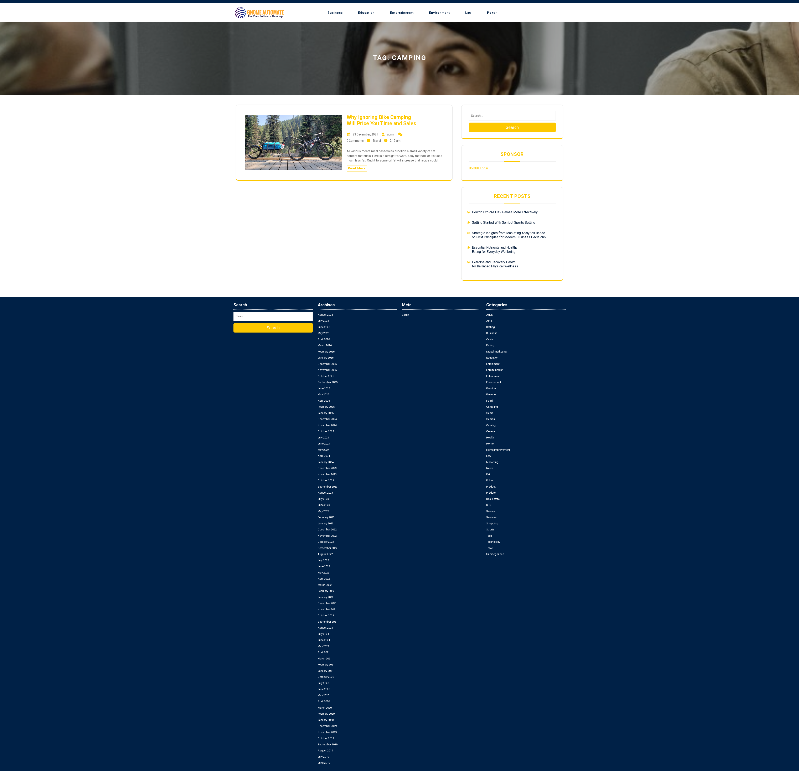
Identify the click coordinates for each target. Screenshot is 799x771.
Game (489, 413)
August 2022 (325, 554)
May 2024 (323, 449)
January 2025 (326, 413)
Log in (405, 314)
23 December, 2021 (365, 134)
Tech (489, 535)
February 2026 (326, 351)
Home (490, 443)
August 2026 (325, 314)
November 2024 (327, 425)
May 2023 (323, 511)
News (489, 468)
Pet (488, 474)
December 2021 (327, 603)
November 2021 (327, 609)
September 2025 (327, 382)
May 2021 (323, 646)
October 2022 (326, 541)
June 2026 (324, 327)
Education (366, 13)
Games (490, 419)
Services (491, 517)
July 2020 (323, 683)
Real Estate (493, 498)
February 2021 (326, 664)
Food (489, 400)
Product (491, 486)
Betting (490, 327)
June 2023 (324, 505)
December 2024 (327, 419)
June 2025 (324, 388)
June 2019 (324, 762)
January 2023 (326, 523)
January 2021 (326, 670)
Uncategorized (495, 554)
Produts (491, 492)
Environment (439, 13)
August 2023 (325, 492)
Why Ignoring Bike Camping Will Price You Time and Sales (381, 120)
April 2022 (324, 578)
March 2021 (325, 658)
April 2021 (324, 652)
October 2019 (326, 738)
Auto (489, 320)
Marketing (492, 462)
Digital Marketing (496, 351)
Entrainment (493, 376)
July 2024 (323, 437)
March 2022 (325, 584)
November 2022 (327, 535)
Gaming (491, 425)
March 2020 (325, 707)
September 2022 (327, 548)
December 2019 (327, 726)
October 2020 (326, 676)
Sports (490, 529)
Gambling (492, 406)
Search (512, 127)
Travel (377, 140)
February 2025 (326, 406)
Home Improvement (498, 449)
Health (490, 437)
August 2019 (325, 750)
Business (335, 13)
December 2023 (327, 468)
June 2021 (324, 640)
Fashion (491, 388)
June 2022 (324, 566)
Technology (493, 541)
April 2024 (324, 455)
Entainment (493, 363)
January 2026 (326, 357)
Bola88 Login (478, 168)
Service (490, 511)
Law (468, 13)
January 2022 (326, 597)
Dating (490, 345)
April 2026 (324, 339)
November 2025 (327, 369)
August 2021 (325, 627)
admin (391, 134)
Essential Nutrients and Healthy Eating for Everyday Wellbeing (494, 250)
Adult (489, 314)
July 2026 (323, 320)
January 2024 (326, 462)
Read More (357, 168)
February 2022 (326, 590)
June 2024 (324, 443)
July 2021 (323, 634)
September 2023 (327, 486)
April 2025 (324, 400)
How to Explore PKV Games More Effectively (505, 212)
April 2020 (324, 701)
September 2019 (327, 744)
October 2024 (326, 431)
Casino (490, 339)
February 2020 (326, 713)
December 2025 (327, 363)
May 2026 (323, 333)
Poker (492, 13)
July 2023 (323, 498)
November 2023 (327, 474)
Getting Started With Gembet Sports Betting (503, 223)
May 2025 (323, 394)
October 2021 (326, 615)
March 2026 (325, 345)
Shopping (492, 523)
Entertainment (402, 13)
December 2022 (327, 529)
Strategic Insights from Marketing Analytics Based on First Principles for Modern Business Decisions (509, 235)
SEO (488, 505)
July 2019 (323, 756)
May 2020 (323, 695)
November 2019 (327, 732)
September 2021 (327, 621)
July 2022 (323, 560)
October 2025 (326, 376)
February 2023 (326, 517)
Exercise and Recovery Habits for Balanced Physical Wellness (495, 264)
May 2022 (323, 572)
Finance (491, 394)
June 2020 (324, 689)
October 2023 (326, 480)
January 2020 (326, 719)
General (490, 431)
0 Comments (355, 140)
